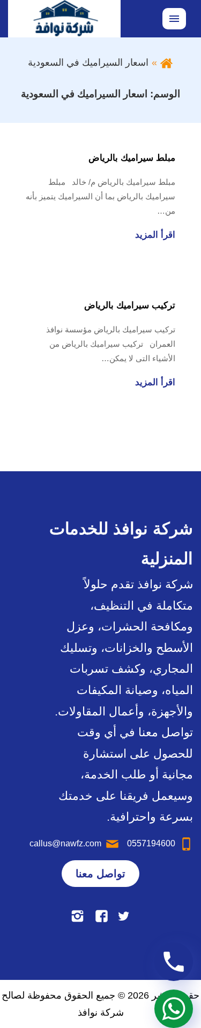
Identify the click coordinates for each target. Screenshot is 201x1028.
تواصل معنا (100, 873)
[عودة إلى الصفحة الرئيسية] (166, 62)
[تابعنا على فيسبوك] (101, 916)
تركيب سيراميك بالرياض (129, 305)
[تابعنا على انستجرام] (77, 916)
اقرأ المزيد (155, 235)
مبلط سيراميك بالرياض (131, 158)
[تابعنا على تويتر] (123, 916)
